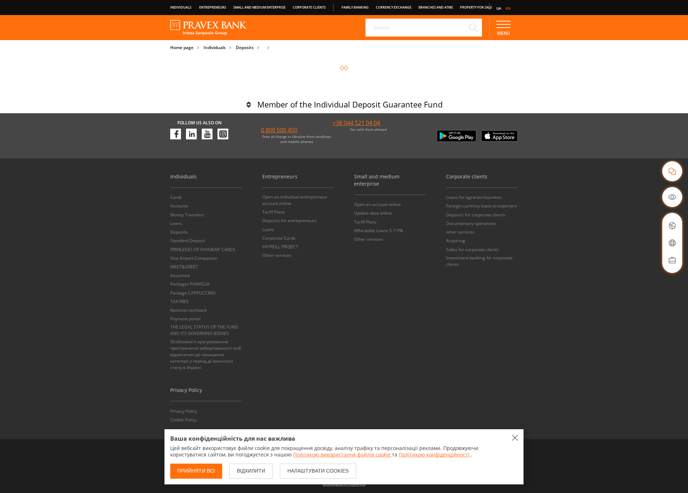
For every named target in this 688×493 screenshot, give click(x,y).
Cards (176, 197)
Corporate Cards (279, 238)
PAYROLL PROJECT (280, 247)
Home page (182, 47)
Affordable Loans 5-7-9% (378, 231)
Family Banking (355, 7)
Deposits (245, 47)
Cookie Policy (183, 420)
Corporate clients (309, 7)
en (508, 8)
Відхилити (251, 471)
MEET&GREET (184, 267)
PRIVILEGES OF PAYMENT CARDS (202, 250)
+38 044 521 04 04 (356, 123)
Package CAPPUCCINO (192, 293)
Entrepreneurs (212, 7)
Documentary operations (471, 223)
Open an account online (377, 204)
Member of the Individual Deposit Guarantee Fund (350, 104)
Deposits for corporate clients (475, 215)
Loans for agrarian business (474, 197)
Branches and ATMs (436, 7)
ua (498, 8)
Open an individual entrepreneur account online (294, 200)
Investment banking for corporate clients (479, 261)
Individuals (180, 7)
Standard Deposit (187, 241)
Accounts (179, 206)
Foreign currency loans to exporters (481, 206)
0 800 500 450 (279, 130)
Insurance (180, 275)
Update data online (373, 213)
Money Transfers (187, 215)
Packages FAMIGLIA (190, 284)
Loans (176, 223)
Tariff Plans (273, 212)
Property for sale (476, 7)
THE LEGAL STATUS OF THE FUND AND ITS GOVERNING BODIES (204, 330)
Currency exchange (393, 7)
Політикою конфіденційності (435, 454)
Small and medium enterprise (259, 7)
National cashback (188, 310)
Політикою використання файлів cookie (342, 454)
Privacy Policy (183, 411)
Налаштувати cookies (318, 471)
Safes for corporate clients (472, 250)
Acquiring (455, 241)
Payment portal (185, 319)
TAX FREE (179, 301)
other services (460, 232)
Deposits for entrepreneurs (289, 220)
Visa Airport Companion (194, 258)
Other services (276, 255)
